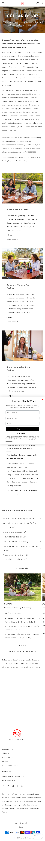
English (21, 827)
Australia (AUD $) (21, 823)
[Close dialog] (42, 399)
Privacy (5, 761)
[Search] (41, 3)
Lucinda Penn (36, 112)
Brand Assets (7, 757)
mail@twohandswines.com (13, 776)
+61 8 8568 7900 (8, 780)
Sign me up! (22, 429)
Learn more (11, 239)
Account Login (8, 749)
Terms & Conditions (10, 765)
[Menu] (3, 3)
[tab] (19, 645)
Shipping (5, 753)
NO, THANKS (22, 433)
